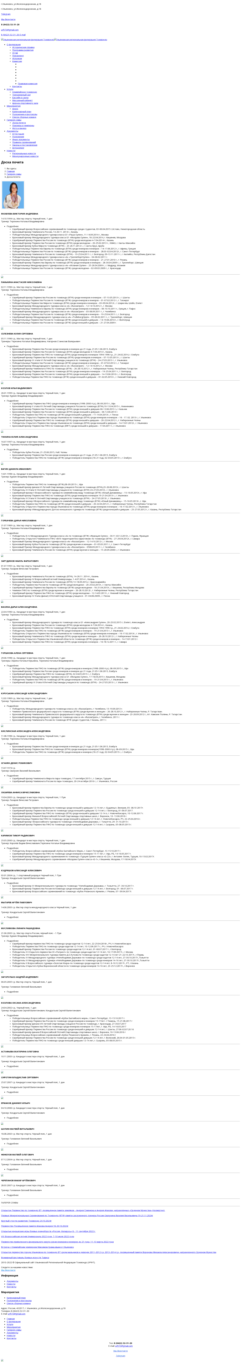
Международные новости (25, 156)
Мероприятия (14, 105)
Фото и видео (19, 128)
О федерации (14, 44)
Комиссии (17, 61)
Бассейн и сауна (20, 97)
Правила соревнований (24, 142)
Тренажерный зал (21, 94)
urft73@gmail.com (10, 29)
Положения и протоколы (24, 114)
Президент (18, 55)
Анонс (15, 108)
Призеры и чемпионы (23, 125)
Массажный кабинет (22, 100)
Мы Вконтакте (8, 19)
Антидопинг (18, 147)
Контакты (17, 86)
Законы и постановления (24, 145)
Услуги (10, 89)
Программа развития (22, 50)
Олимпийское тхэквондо (24, 91)
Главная (11, 1318)
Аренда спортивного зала (25, 103)
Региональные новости (24, 153)
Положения (18, 136)
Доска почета (19, 122)
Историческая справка (23, 47)
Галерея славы (14, 119)
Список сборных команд (24, 117)
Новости (11, 150)
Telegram (5, 14)
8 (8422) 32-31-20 (10, 34)
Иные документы (21, 139)
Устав (15, 52)
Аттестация (18, 133)
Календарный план (21, 111)
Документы (12, 131)
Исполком (17, 58)
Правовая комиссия (27, 83)
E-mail (23, 34)
